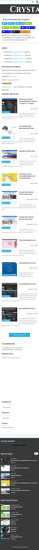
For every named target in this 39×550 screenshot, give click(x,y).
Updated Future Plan (27, 151)
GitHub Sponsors (7, 87)
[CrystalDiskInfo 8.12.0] (9, 269)
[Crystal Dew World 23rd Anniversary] (9, 220)
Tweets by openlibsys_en (8, 427)
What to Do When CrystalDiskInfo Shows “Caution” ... (24, 460)
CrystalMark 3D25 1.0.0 (19, 62)
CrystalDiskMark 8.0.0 (16, 507)
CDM (29, 23)
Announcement (6, 162)
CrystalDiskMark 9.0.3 (18, 55)
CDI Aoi (12, 23)
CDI (6, 23)
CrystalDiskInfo (6, 112)
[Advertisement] (19, 379)
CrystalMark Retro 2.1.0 (19, 58)
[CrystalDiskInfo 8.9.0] (9, 314)
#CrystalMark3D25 (17, 349)
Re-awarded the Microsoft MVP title (20, 468)
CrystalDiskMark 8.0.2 (27, 240)
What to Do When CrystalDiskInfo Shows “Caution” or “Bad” (28, 101)
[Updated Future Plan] (9, 154)
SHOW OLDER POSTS (19, 335)
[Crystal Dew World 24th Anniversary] (9, 195)
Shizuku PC (14, 529)
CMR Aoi (32, 27)
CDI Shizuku (21, 23)
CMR (24, 27)
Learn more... (13, 76)
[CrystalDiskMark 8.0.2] (9, 243)
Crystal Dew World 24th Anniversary (20, 490)
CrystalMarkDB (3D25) (7, 349)
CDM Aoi (7, 27)
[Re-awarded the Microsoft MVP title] (9, 132)
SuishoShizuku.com (7, 358)
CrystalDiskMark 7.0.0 (16, 514)
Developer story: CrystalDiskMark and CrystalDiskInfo (27, 176)
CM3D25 (17, 31)
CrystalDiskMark (6, 251)
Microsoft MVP (6, 137)
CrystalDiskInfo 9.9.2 (18, 52)
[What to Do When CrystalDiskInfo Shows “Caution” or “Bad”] (9, 105)
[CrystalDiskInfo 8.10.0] (9, 290)
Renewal (13, 522)
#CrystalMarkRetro (17, 348)
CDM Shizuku (16, 27)
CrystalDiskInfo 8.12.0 (27, 263)
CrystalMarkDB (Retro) (7, 348)
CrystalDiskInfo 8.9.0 (27, 308)
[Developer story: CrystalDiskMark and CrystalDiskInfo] (9, 177)
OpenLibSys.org (16, 358)
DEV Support (26, 31)
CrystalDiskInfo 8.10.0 (27, 284)
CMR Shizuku (8, 31)
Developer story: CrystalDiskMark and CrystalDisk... (24, 483)
